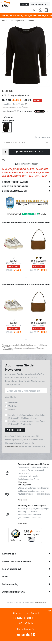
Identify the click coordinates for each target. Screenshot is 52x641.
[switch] (31, 539)
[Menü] (40, 528)
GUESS (31, 20)
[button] (48, 55)
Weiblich (12, 406)
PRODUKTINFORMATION (15, 181)
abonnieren (15, 430)
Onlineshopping (10, 584)
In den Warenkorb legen (31, 152)
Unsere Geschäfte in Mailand (16, 561)
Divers (11, 409)
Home (4, 20)
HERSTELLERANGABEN (15, 186)
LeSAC (5, 576)
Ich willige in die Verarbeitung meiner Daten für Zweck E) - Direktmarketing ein (26, 416)
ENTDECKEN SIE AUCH (14, 190)
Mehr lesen (22, 482)
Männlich (13, 402)
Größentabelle (43, 137)
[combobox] (26, 142)
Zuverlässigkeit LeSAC (13, 591)
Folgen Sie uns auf (11, 568)
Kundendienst (9, 553)
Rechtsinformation (40, 602)
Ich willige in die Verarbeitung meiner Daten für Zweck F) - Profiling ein (26, 422)
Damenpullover (17, 20)
